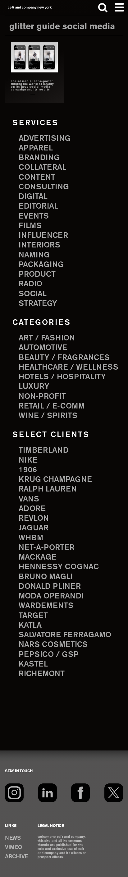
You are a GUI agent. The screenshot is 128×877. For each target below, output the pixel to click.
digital (33, 196)
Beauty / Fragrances (64, 357)
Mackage (38, 557)
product (37, 274)
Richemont (42, 674)
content (37, 177)
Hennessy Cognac (59, 567)
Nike (28, 460)
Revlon (34, 518)
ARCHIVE (16, 856)
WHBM (31, 538)
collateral (42, 167)
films (30, 226)
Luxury (34, 386)
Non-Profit (42, 396)
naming (34, 255)
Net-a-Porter (47, 547)
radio (30, 284)
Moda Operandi (51, 596)
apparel (36, 148)
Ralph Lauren (48, 489)
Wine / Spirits (48, 416)
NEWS (13, 838)
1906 (28, 470)
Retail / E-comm (52, 406)
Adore (32, 508)
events (34, 216)
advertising (45, 138)
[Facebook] (80, 792)
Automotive (43, 347)
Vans (29, 499)
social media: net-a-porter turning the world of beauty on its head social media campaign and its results (32, 85)
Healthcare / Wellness (68, 367)
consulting (44, 187)
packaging (41, 264)
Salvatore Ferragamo (65, 635)
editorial (38, 206)
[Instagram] (14, 792)
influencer (43, 235)
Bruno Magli (46, 577)
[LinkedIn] (47, 792)
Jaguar (33, 528)
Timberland (44, 450)
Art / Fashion (47, 338)
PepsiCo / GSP (49, 654)
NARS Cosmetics (53, 644)
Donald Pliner (50, 586)
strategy (38, 303)
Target (33, 615)
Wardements (46, 605)
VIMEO (13, 847)
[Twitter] (113, 792)
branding (39, 158)
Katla (30, 625)
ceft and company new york (30, 7)
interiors (39, 245)
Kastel (33, 664)
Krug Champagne (55, 479)
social (33, 294)
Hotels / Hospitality (62, 377)
